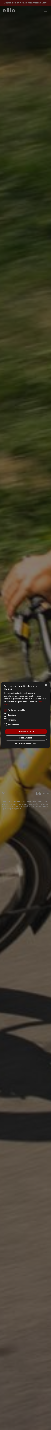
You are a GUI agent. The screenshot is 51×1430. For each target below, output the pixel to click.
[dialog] (25, 715)
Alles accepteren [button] (26, 731)
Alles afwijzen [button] (26, 738)
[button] (25, 743)
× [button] (46, 685)
